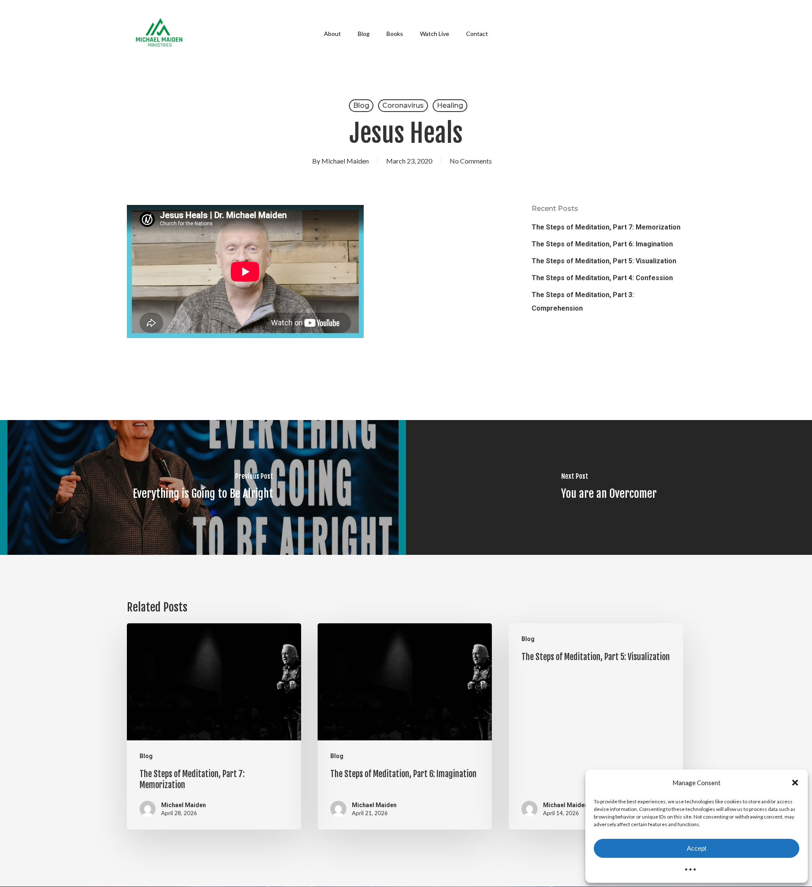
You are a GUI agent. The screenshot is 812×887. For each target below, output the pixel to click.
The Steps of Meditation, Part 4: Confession (602, 278)
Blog (361, 105)
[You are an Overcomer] (609, 487)
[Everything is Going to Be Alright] (203, 487)
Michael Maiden (345, 161)
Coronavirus (403, 105)
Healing (450, 105)
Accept (696, 848)
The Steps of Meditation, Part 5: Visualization (604, 261)
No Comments (471, 161)
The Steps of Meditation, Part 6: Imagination (602, 244)
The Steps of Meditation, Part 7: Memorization (606, 227)
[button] (795, 782)
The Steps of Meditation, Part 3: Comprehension (583, 301)
